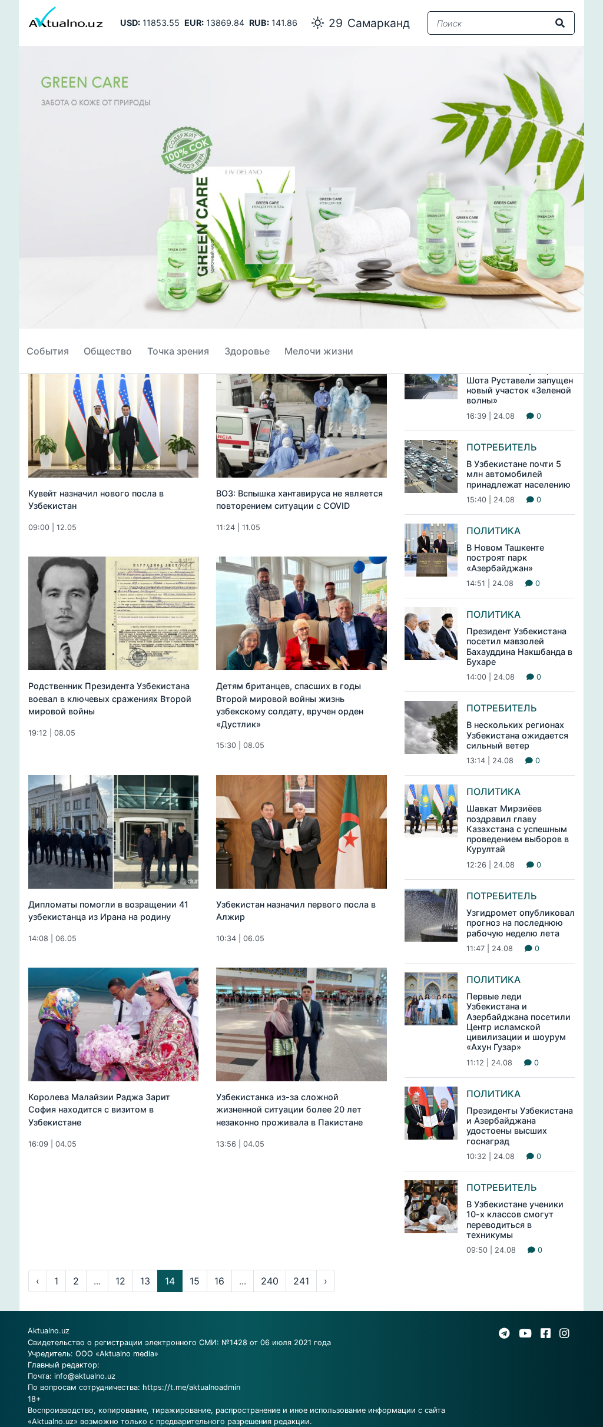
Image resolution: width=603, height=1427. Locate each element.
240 (270, 1281)
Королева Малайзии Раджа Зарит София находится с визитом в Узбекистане (99, 1109)
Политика (493, 531)
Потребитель (501, 447)
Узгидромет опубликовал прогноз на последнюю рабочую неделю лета (520, 923)
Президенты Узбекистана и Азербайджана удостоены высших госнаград (519, 1125)
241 (301, 1281)
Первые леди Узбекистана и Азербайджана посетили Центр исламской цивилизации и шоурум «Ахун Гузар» (518, 1021)
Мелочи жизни (318, 351)
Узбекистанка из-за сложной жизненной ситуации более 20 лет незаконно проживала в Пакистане (289, 1109)
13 (145, 1281)
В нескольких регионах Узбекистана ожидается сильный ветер (517, 735)
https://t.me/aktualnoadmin (191, 1387)
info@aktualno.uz (84, 1376)
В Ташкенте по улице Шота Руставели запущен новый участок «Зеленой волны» (519, 385)
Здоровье (247, 351)
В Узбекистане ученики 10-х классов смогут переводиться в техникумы (515, 1219)
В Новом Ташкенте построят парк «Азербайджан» (505, 557)
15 (195, 1281)
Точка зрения (178, 351)
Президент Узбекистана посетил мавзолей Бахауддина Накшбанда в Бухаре (519, 646)
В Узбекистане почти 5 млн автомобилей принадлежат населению (518, 474)
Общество (108, 351)
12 (120, 1281)
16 (219, 1281)
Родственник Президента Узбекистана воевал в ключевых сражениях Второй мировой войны (109, 698)
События (47, 351)
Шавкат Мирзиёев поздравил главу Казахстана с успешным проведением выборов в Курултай (517, 828)
